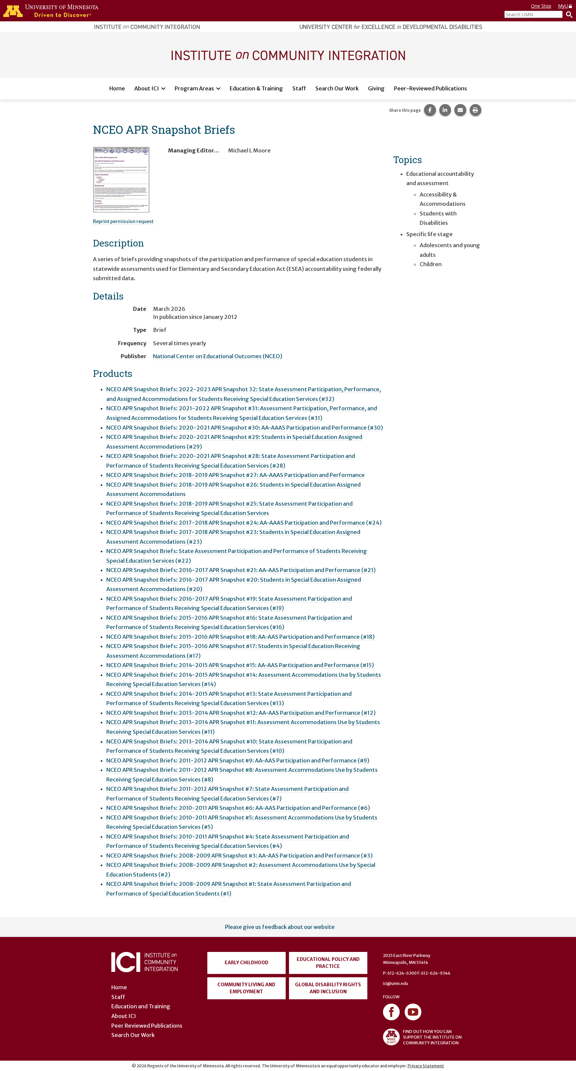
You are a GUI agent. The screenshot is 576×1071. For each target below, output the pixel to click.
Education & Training (256, 88)
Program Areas (194, 88)
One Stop (541, 6)
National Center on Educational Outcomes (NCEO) (217, 356)
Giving (376, 88)
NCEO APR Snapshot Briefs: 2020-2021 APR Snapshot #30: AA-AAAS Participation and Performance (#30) (244, 427)
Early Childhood (246, 963)
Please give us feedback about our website (280, 927)
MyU (563, 6)
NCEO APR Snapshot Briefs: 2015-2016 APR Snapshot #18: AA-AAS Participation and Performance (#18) (240, 636)
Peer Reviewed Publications (146, 1025)
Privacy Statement (426, 1065)
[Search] (568, 14)
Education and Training (140, 1006)
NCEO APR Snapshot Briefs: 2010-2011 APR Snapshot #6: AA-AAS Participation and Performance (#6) (238, 808)
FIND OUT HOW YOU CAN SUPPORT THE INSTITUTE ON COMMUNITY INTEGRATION (432, 1037)
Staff (299, 88)
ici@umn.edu (395, 983)
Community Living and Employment (246, 988)
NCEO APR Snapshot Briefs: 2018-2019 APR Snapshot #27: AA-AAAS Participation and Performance (235, 475)
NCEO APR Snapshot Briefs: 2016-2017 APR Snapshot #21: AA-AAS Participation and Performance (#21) (241, 570)
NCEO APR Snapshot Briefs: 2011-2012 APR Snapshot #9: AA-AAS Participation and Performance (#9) (237, 760)
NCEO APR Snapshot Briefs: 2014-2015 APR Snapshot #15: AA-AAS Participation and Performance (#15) (240, 665)
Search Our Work (337, 88)
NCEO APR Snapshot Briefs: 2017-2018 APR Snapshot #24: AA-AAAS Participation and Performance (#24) (244, 522)
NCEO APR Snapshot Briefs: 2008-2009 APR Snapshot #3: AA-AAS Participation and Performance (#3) (239, 855)
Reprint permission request (123, 221)
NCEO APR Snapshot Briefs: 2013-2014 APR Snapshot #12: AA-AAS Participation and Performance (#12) (241, 712)
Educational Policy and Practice (328, 962)
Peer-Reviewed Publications (430, 88)
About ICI (146, 88)
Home (117, 88)
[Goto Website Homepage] (288, 54)
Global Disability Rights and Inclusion (328, 988)
